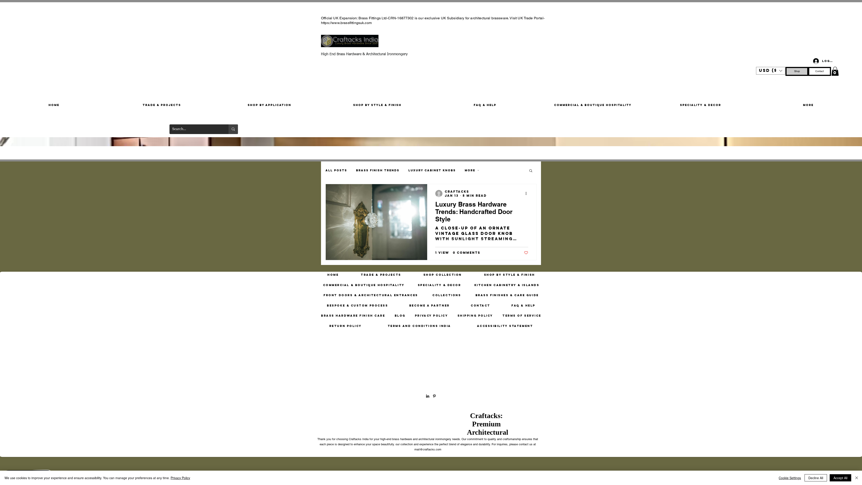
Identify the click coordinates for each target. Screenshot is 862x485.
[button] (770, 71)
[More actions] (527, 193)
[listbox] (770, 71)
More (470, 170)
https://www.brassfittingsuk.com (346, 23)
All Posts (336, 170)
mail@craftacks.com (427, 449)
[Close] (856, 477)
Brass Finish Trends (377, 170)
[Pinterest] (773, 79)
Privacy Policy (180, 478)
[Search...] (233, 129)
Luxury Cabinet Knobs (432, 170)
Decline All (815, 478)
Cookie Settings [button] (790, 478)
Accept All (840, 478)
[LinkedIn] (427, 396)
